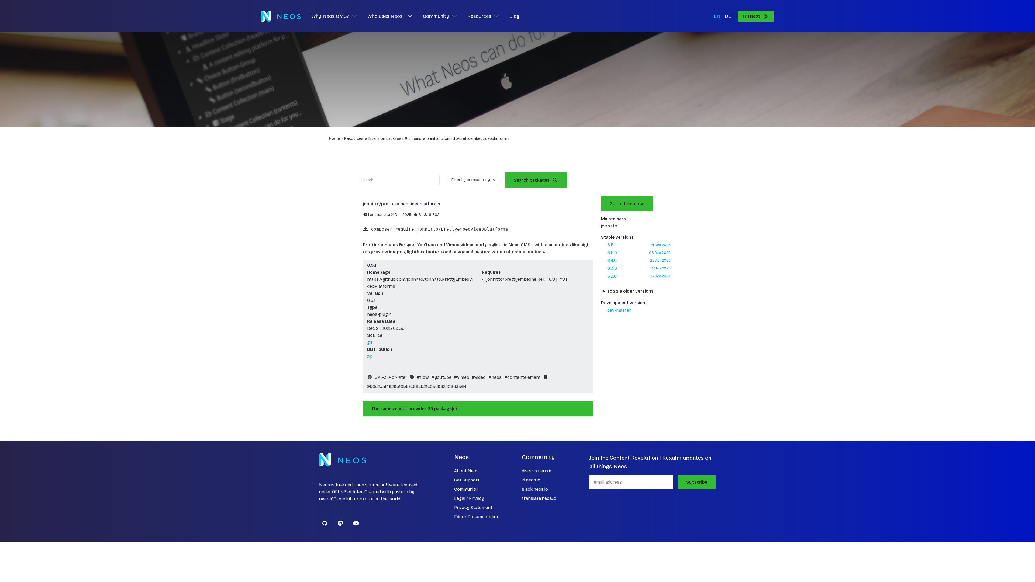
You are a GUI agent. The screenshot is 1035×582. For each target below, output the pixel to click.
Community (466, 489)
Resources (353, 138)
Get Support (466, 480)
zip (370, 356)
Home (334, 138)
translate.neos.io (539, 498)
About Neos (466, 470)
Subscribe (696, 482)
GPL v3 (339, 491)
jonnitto (433, 138)
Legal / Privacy (469, 498)
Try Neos (751, 16)
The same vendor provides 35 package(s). (414, 408)
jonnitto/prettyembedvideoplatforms (476, 138)
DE (728, 16)
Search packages (532, 180)
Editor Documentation (476, 516)
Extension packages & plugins (394, 138)
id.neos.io (531, 480)
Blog (514, 16)
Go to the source (627, 203)
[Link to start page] (281, 16)
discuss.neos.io (537, 470)
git (369, 342)
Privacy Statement (473, 507)
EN (717, 16)
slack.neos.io (535, 489)
